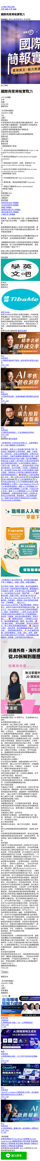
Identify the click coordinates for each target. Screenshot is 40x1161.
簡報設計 (4, 1143)
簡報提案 (12, 1146)
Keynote (33, 1139)
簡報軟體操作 (17, 1141)
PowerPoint (18, 1139)
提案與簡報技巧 (7, 1139)
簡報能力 (4, 1146)
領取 (3, 118)
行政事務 (26, 1139)
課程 (13, 7)
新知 (14, 9)
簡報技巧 (34, 1143)
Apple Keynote (6, 1141)
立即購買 (5, 972)
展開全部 (5, 139)
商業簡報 (12, 1143)
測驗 (7, 9)
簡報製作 (27, 1143)
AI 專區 (4, 7)
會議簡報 (34, 1141)
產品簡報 (20, 1143)
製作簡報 (27, 1141)
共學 (11, 9)
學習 (9, 7)
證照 (3, 9)
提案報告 (19, 1146)
